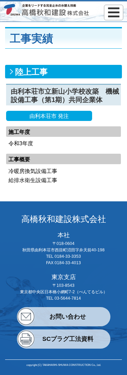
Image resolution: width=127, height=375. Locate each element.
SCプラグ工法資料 (67, 338)
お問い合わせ (67, 316)
